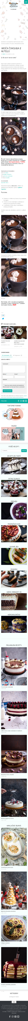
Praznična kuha (19, 43)
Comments (7, 355)
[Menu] (26, 2)
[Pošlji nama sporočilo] (26, 401)
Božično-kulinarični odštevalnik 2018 (12, 41)
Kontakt (4, 1011)
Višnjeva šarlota (5, 943)
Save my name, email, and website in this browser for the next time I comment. (14, 386)
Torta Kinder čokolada (7, 687)
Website (5, 379)
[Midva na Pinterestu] (23, 401)
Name (5, 374)
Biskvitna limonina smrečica (8, 911)
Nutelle (7, 178)
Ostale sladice (5, 43)
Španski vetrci (4, 182)
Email (16, 374)
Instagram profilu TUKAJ (17, 162)
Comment (5, 364)
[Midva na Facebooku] (18, 401)
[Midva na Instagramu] (21, 401)
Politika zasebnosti (12, 1011)
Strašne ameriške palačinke (8, 984)
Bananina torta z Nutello (7, 774)
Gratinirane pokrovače (7, 867)
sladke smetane (7, 174)
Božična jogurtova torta (7, 818)
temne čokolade (8, 176)
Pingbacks (18, 355)
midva (4, 54)
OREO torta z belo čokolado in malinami (11, 731)
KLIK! (14, 305)
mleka (6, 173)
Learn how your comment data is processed (14, 396)
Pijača (12, 43)
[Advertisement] (14, 25)
